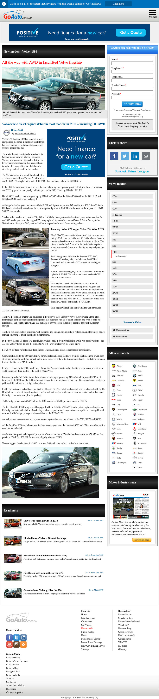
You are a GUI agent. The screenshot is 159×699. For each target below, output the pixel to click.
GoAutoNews (12, 664)
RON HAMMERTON (25, 133)
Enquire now (132, 104)
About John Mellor (15, 685)
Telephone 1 (117, 68)
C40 (114, 202)
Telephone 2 (117, 76)
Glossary (122, 649)
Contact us (11, 682)
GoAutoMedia (13, 657)
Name (114, 59)
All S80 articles (119, 336)
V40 (114, 268)
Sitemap (85, 649)
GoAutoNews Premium (17, 661)
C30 (114, 196)
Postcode (116, 94)
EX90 (115, 233)
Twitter (132, 171)
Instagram (143, 171)
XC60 (115, 299)
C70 (114, 208)
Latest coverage (88, 618)
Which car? (123, 625)
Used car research (126, 635)
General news (124, 639)
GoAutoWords (13, 675)
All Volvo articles (120, 330)
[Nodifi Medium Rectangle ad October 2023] (76, 176)
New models (87, 628)
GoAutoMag (12, 668)
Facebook (121, 171)
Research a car (124, 614)
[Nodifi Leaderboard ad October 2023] (79, 40)
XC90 (115, 311)
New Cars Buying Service (93, 645)
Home (84, 614)
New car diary (124, 628)
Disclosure (11, 689)
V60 (114, 280)
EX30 (115, 221)
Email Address (118, 85)
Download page (142, 540)
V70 (114, 286)
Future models (87, 632)
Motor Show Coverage (91, 642)
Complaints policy (14, 692)
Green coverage (125, 632)
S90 (114, 262)
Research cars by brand (129, 621)
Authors (10, 678)
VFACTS (122, 642)
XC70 (115, 305)
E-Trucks (117, 215)
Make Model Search (90, 639)
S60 (114, 246)
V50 (114, 274)
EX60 (115, 227)
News (84, 635)
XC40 (115, 293)
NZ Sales (122, 645)
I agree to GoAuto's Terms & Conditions (132, 110)
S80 (115, 252)
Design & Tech (13, 671)
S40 (114, 239)
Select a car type (125, 618)
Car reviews (86, 621)
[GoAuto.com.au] (16, 20)
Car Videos (86, 625)
